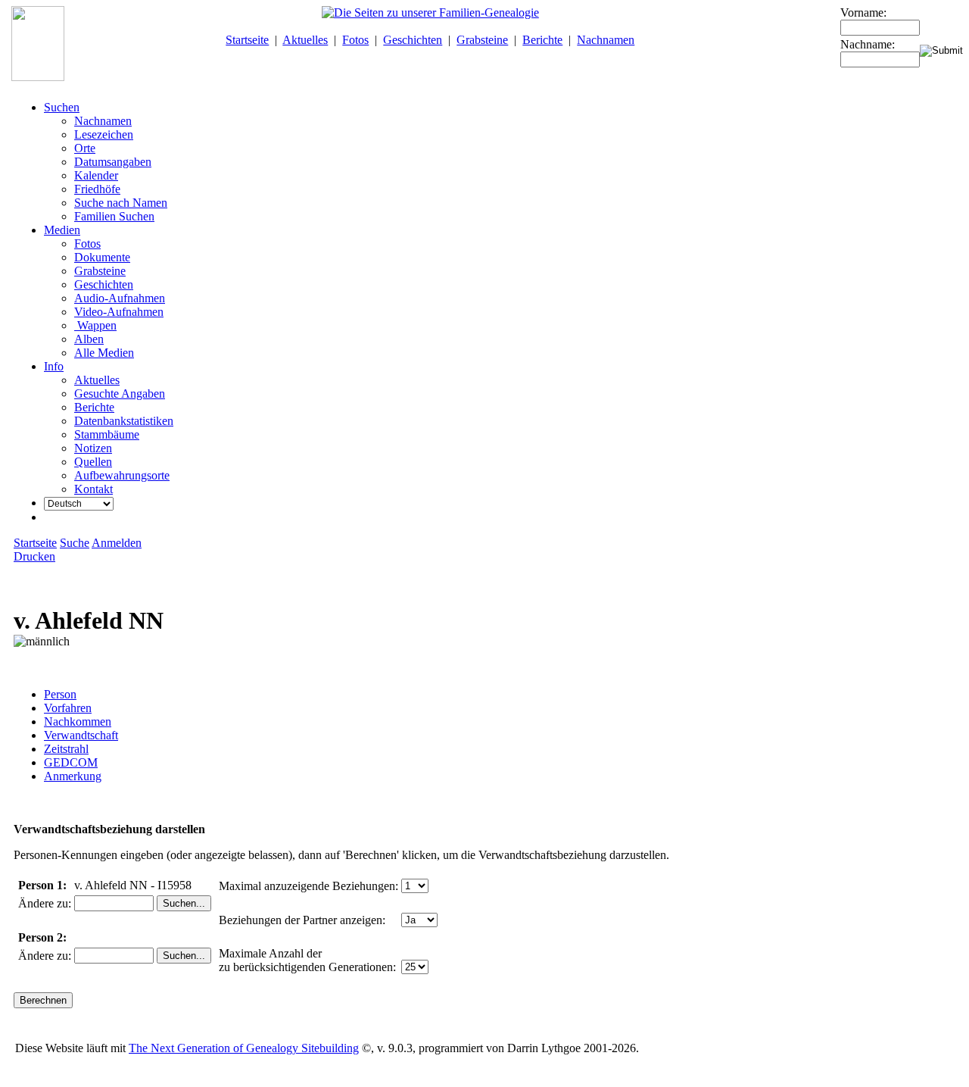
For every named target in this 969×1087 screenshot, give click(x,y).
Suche (74, 542)
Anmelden (117, 542)
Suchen (61, 107)
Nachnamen (605, 39)
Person (60, 694)
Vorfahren (68, 707)
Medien (62, 229)
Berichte (542, 39)
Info (54, 366)
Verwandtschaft (81, 735)
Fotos (355, 39)
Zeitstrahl (66, 748)
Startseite (247, 39)
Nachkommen (77, 721)
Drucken (34, 556)
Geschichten (412, 39)
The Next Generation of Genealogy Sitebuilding (244, 1048)
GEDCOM (71, 762)
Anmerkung (72, 776)
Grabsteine (482, 39)
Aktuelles (305, 39)
